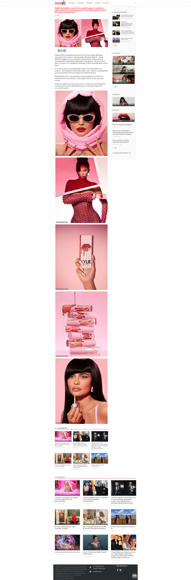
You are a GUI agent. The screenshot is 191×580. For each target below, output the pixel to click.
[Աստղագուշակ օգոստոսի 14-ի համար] (67, 542)
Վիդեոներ (106, 3)
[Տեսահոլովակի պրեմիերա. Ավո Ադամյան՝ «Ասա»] (124, 69)
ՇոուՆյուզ (57, 15)
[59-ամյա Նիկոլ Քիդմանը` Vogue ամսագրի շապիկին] (63, 458)
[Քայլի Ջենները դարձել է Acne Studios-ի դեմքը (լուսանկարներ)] (124, 101)
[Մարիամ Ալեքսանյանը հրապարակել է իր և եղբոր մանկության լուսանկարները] (81, 436)
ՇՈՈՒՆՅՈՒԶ (71, 3)
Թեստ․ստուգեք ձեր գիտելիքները (122, 124)
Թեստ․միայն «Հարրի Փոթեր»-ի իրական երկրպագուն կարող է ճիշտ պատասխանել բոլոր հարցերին (123, 132)
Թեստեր (116, 110)
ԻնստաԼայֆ (80, 3)
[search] (135, 3)
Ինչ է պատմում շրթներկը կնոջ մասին (122, 120)
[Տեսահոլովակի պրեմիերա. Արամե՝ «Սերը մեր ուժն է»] (116, 17)
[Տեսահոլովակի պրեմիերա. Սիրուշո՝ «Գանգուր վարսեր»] (124, 60)
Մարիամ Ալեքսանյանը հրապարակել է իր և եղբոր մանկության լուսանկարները (80, 444)
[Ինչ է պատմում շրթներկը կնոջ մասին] (124, 117)
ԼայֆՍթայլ (89, 3)
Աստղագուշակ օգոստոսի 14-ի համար (67, 552)
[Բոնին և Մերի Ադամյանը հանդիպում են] (99, 458)
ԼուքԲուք (97, 3)
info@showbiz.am (97, 571)
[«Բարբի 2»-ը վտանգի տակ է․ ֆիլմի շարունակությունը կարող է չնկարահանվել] (63, 436)
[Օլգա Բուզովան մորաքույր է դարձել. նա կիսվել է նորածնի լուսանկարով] (81, 458)
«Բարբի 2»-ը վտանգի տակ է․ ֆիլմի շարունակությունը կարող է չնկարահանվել (63, 444)
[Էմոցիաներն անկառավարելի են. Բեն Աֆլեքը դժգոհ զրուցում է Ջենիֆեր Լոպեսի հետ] (116, 23)
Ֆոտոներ (117, 94)
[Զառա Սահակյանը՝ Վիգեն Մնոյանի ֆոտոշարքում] (95, 542)
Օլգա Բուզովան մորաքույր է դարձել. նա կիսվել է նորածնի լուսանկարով (80, 466)
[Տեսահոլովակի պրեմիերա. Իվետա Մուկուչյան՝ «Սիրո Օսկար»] (124, 79)
